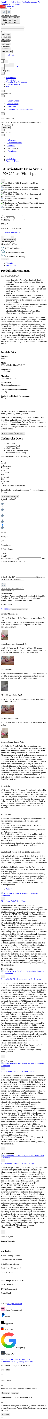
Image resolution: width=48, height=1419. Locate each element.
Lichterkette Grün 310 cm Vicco (13, 901)
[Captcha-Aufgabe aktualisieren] (3, 585)
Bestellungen (12, 151)
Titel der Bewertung (9, 559)
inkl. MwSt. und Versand (10, 232)
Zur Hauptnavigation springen (20, 3)
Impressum (5, 1359)
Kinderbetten (11, 78)
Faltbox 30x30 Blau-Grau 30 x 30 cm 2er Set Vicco (21, 979)
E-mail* (4, 556)
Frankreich (5, 123)
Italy (20, 123)
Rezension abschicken (19, 609)
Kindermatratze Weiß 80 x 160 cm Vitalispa (18, 1071)
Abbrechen (5, 609)
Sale (7, 86)
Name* (4, 553)
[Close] (2, 1374)
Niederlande (27, 123)
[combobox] (12, 9)
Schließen (5, 1414)
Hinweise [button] (9, 263)
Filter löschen (7, 51)
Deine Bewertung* (8, 499)
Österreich (14, 123)
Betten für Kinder (13, 161)
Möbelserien (11, 80)
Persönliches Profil (14, 143)
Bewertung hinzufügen (10, 496)
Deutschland (37, 123)
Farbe (3, 217)
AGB (12, 1359)
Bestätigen (6, 127)
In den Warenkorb (8, 239)
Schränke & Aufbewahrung (16, 82)
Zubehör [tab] (9, 889)
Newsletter (11, 106)
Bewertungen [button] (11, 265)
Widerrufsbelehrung (22, 1359)
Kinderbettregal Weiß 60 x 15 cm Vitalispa (17, 1163)
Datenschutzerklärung (9, 1361)
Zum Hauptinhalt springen (11, 2)
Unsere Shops (13, 101)
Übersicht (11, 140)
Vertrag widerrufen (25, 1361)
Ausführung (6, 220)
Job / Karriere (12, 104)
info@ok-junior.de (14, 1304)
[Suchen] (3, 12)
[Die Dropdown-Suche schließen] (8, 12)
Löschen (15, 1393)
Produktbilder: (6, 594)
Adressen (11, 145)
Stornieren (5, 1393)
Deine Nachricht (8, 577)
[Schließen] (2, 1417)
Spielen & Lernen (13, 84)
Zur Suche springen (30, 2)
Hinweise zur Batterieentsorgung (20, 109)
